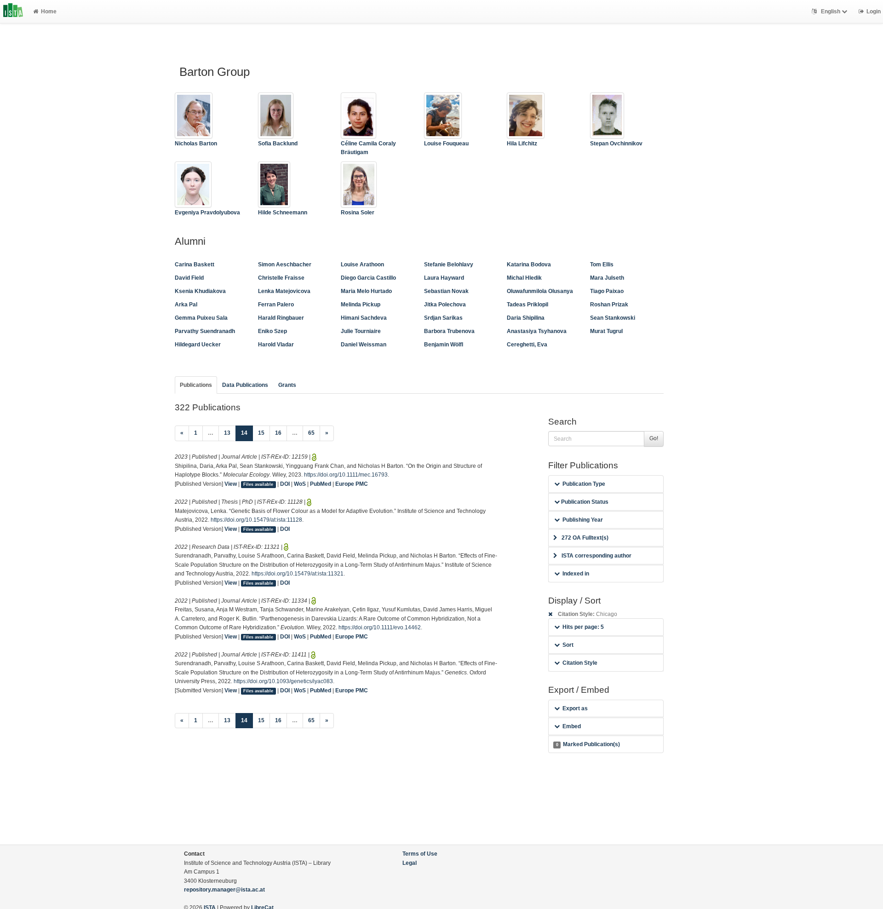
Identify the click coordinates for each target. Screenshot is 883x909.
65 (311, 433)
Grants (287, 385)
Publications (196, 385)
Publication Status (584, 502)
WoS (300, 484)
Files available (258, 484)
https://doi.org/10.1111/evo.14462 (379, 627)
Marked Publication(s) (588, 744)
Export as (575, 708)
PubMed (320, 484)
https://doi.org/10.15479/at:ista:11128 (256, 520)
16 (278, 433)
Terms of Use (419, 854)
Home (49, 11)
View (230, 484)
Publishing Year (582, 520)
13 (227, 433)
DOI (285, 484)
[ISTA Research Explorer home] (13, 11)
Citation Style (579, 663)
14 (247, 432)
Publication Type (583, 484)
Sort (567, 645)
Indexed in (575, 573)
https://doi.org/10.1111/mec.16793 (346, 475)
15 (261, 433)
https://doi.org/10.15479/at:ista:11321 (298, 573)
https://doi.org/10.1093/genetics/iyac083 (283, 681)
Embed (571, 726)
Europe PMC (351, 484)
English (831, 11)
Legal (409, 863)
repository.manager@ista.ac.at (224, 889)
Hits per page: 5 (583, 627)
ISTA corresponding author (596, 555)
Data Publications (245, 385)
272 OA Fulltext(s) (585, 538)
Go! (653, 438)
